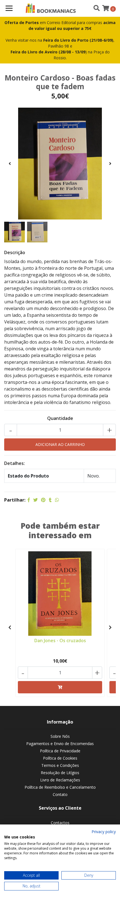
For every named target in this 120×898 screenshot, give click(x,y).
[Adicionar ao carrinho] (60, 687)
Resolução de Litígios (60, 772)
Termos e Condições (60, 765)
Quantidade (60, 418)
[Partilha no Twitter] (35, 500)
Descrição (14, 252)
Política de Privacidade (60, 750)
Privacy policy (104, 831)
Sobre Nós (60, 736)
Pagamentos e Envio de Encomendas (60, 743)
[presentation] (9, 163)
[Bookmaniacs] (51, 8)
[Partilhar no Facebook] (29, 500)
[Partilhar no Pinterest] (43, 500)
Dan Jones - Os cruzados (60, 640)
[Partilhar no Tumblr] (50, 500)
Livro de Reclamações (60, 780)
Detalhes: (14, 463)
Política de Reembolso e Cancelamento (60, 787)
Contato (60, 794)
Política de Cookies (60, 758)
